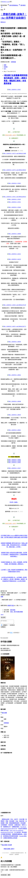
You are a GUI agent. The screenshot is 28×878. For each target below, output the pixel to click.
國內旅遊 (12, 610)
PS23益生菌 (17, 832)
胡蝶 (2, 596)
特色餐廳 (23, 823)
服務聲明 (17, 854)
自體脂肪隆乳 (15, 826)
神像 (7, 823)
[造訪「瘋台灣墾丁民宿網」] (6, 845)
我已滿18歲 (3, 875)
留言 (13, 605)
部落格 (5, 67)
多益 (17, 821)
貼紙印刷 (21, 821)
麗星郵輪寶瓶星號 (14, 823)
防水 (12, 819)
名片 (5, 68)
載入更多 (3, 617)
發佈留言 (3, 627)
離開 (9, 875)
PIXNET (7, 852)
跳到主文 (3, 22)
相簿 (5, 65)
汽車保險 (10, 825)
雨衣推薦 (11, 821)
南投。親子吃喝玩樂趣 (16, 611)
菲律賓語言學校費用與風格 (10, 836)
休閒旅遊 (13, 62)
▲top (2, 614)
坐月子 (16, 819)
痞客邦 (9, 605)
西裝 (7, 821)
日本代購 (21, 819)
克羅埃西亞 (17, 825)
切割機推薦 (4, 825)
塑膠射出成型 (5, 819)
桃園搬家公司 (7, 826)
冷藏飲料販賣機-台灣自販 (10, 838)
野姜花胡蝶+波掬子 (9, 848)
